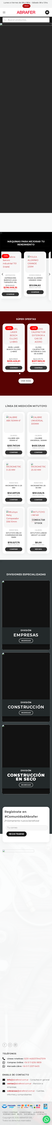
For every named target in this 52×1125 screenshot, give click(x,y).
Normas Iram (9, 1114)
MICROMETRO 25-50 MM (38, 487)
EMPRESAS (26, 634)
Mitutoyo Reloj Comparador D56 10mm (13, 535)
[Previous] (2, 279)
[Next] (49, 279)
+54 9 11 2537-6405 (30, 1066)
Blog (19, 1114)
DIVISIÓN (26, 630)
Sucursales (29, 1114)
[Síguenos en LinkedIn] (15, 1045)
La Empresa (38, 1112)
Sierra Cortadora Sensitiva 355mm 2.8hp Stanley (20, 281)
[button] (4, 12)
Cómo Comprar (10, 1112)
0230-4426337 (30, 1059)
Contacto (42, 1114)
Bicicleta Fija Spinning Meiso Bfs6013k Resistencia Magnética (25, 351)
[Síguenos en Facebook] (5, 1045)
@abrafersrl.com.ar (17, 1080)
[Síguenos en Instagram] (10, 1045)
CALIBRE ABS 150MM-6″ (13, 439)
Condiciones (25, 1112)
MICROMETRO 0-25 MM (13, 487)
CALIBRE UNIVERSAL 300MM (38, 439)
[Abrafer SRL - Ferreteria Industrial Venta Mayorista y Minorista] (26, 12)
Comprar (25, 368)
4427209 (42, 1059)
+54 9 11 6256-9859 (32, 1062)
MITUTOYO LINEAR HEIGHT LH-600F (38, 534)
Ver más (20, 296)
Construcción (26, 707)
